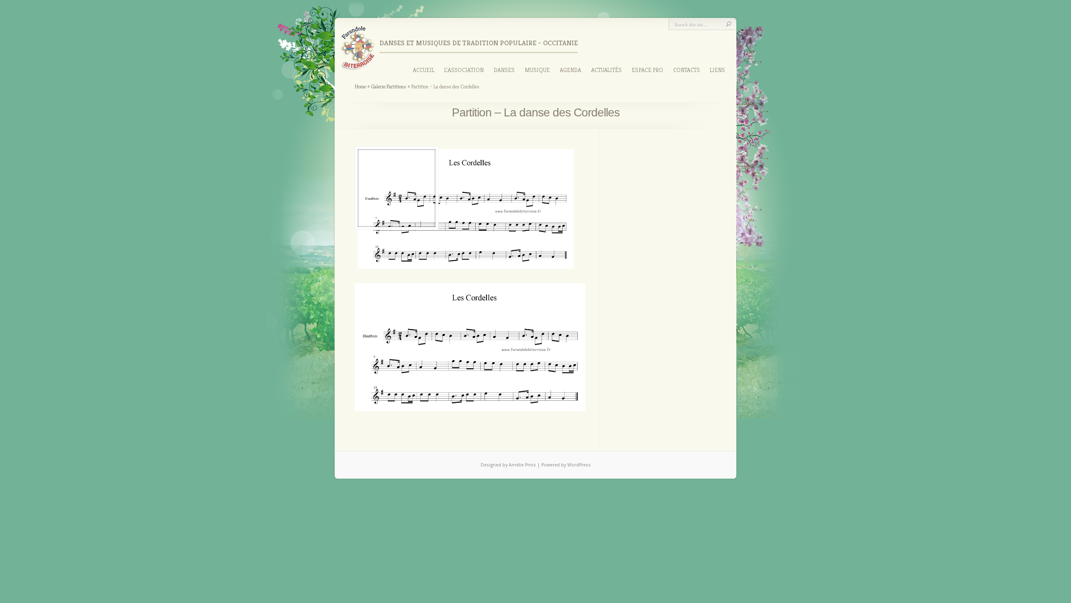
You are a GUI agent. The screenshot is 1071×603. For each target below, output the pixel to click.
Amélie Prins (523, 465)
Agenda (570, 70)
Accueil (423, 70)
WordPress (579, 465)
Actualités (606, 70)
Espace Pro (647, 70)
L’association (464, 70)
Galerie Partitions (388, 86)
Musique (537, 70)
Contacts (686, 70)
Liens (717, 70)
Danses (504, 70)
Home (360, 86)
